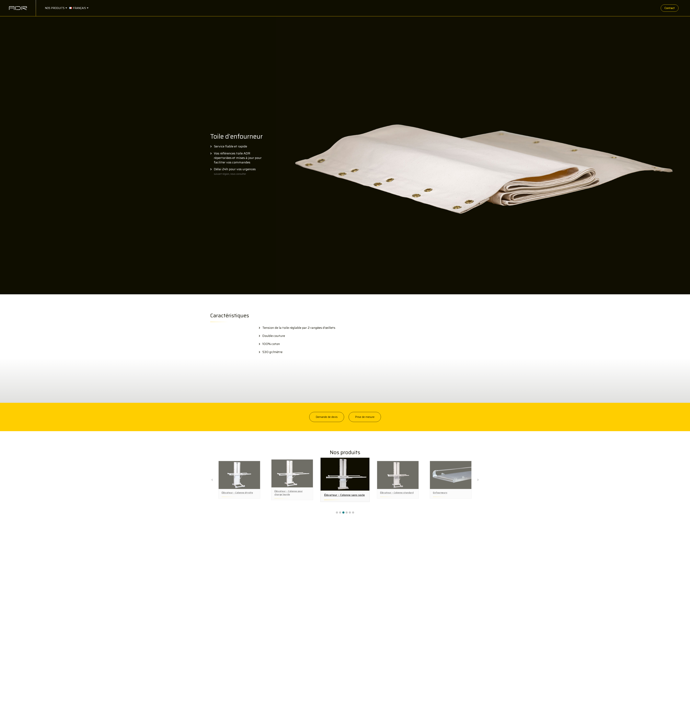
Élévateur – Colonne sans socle (344, 495)
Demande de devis (327, 417)
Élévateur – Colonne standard (396, 493)
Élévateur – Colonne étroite (237, 493)
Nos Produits (55, 8)
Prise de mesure (364, 417)
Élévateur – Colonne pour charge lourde (288, 492)
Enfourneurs (440, 493)
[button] (337, 512)
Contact (669, 8)
